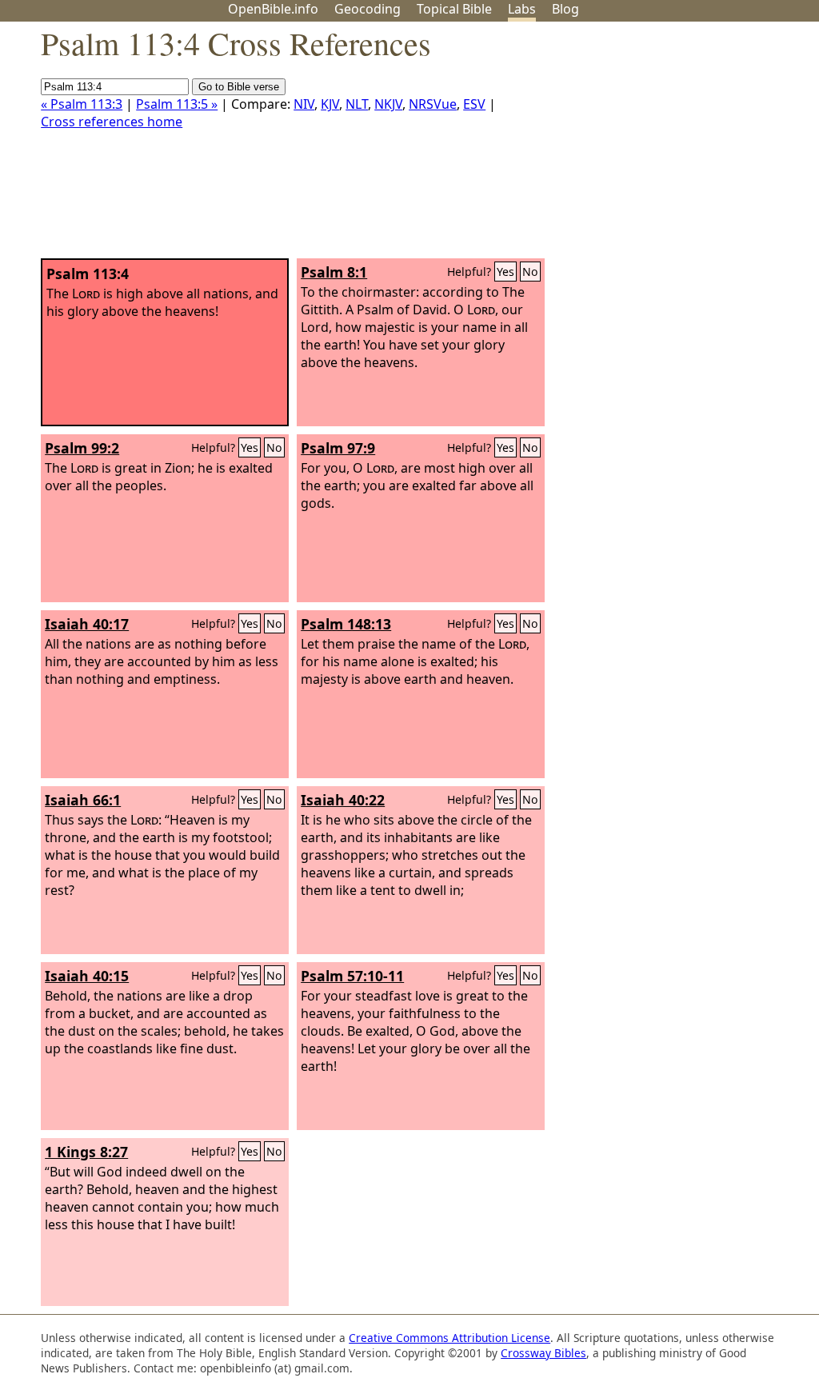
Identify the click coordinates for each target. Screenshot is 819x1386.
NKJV (388, 104)
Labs (522, 9)
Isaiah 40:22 (343, 799)
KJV (330, 104)
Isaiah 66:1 (83, 799)
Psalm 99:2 (82, 447)
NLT (357, 104)
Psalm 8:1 (334, 272)
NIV (304, 104)
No (530, 271)
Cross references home (111, 121)
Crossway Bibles (543, 1352)
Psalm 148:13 (346, 623)
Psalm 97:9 (338, 447)
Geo (367, 9)
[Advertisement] (657, 146)
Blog (565, 9)
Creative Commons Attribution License (449, 1337)
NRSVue (433, 104)
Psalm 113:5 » (177, 104)
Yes (505, 271)
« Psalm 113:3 (81, 104)
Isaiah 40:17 (87, 623)
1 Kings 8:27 (86, 1151)
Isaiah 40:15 (87, 975)
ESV (474, 104)
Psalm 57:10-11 (352, 975)
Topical (454, 9)
